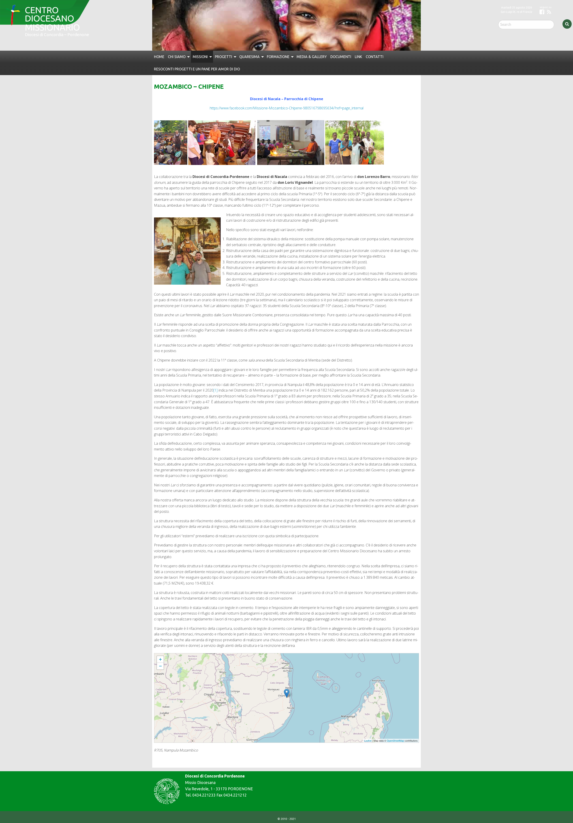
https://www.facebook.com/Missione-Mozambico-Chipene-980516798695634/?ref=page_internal (286, 108)
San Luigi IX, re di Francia (516, 11)
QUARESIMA (249, 57)
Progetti (223, 57)
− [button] (160, 666)
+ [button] (160, 659)
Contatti (374, 57)
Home (159, 57)
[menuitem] (159, 57)
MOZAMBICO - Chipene (168, 655)
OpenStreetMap (395, 740)
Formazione (278, 57)
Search (567, 24)
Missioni (200, 57)
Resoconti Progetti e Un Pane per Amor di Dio (197, 69)
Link (358, 57)
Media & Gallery (312, 57)
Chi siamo (177, 57)
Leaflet (368, 740)
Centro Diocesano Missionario (49, 14)
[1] (215, 390)
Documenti (340, 57)
